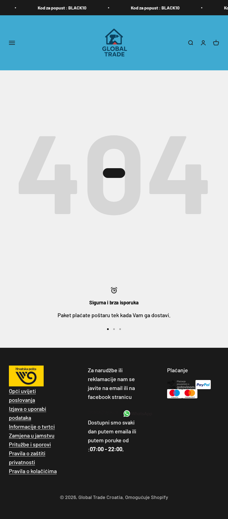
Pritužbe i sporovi (30, 444)
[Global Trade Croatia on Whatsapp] (137, 413)
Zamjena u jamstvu (31, 435)
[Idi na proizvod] (108, 329)
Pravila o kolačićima (33, 471)
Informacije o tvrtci (32, 426)
